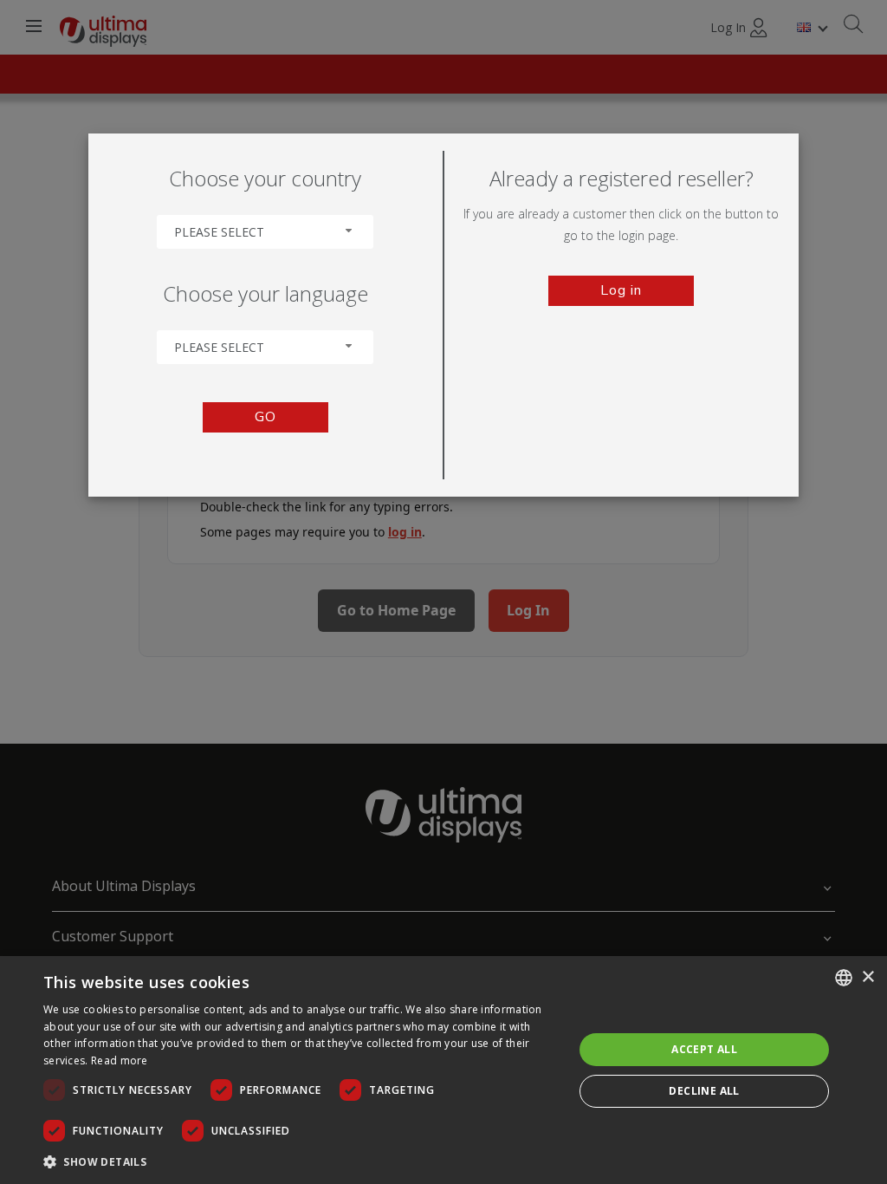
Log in (621, 290)
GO (265, 416)
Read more (119, 1060)
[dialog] (443, 1070)
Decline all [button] (704, 1090)
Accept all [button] (704, 1049)
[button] (300, 1161)
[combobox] (265, 232)
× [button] (867, 977)
